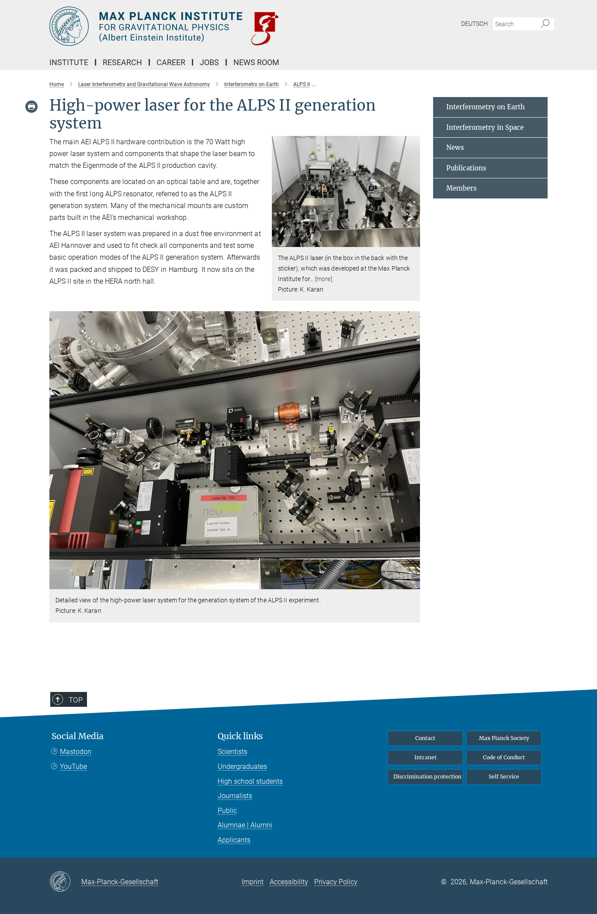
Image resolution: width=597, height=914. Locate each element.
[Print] (31, 106)
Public (227, 810)
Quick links (240, 736)
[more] (323, 278)
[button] (412, 240)
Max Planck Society (504, 738)
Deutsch (474, 23)
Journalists (235, 796)
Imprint (253, 882)
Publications (466, 168)
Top (76, 699)
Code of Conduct (504, 757)
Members (461, 188)
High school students (250, 781)
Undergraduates (242, 766)
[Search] (545, 24)
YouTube (73, 766)
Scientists (232, 751)
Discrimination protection (427, 776)
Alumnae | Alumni (245, 825)
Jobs (209, 62)
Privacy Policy (336, 882)
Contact (425, 738)
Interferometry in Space (485, 127)
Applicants (234, 840)
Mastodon (75, 751)
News (455, 147)
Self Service (504, 776)
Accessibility (289, 882)
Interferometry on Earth (485, 107)
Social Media (78, 736)
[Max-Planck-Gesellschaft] (65, 882)
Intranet (425, 757)
